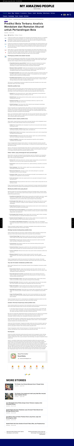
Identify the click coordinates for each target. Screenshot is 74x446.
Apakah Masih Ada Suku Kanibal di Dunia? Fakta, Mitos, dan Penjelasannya (25, 423)
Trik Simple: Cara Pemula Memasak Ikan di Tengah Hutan (29, 384)
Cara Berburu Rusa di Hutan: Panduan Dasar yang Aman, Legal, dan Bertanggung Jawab (23, 417)
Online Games (46, 13)
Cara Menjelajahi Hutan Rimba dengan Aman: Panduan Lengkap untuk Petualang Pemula (24, 403)
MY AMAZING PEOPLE (37, 6)
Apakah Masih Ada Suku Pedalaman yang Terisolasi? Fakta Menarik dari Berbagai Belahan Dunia (24, 410)
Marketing (39, 13)
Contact (21, 16)
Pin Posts (26, 16)
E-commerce (23, 13)
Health (34, 13)
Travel (16, 16)
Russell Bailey (6, 32)
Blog (13, 13)
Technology (11, 16)
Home (4, 13)
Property (5, 16)
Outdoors (17, 13)
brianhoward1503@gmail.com (25, 358)
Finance (30, 13)
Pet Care (53, 13)
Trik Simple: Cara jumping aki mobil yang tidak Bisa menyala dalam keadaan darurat (30, 394)
